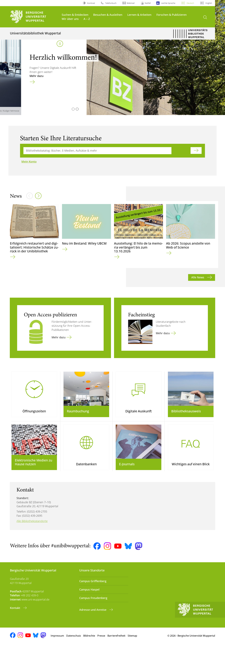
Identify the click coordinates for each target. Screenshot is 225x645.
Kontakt (15, 608)
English (209, 3)
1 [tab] (73, 109)
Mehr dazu (15, 76)
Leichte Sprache (168, 3)
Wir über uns (70, 19)
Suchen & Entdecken (75, 15)
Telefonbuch (110, 3)
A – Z (87, 19)
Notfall (148, 3)
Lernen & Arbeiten (139, 15)
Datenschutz (73, 635)
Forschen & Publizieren (171, 15)
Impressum (57, 635)
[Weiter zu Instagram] (107, 546)
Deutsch (190, 3)
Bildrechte (89, 635)
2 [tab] (77, 109)
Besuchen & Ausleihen (107, 15)
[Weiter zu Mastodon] (138, 546)
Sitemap (132, 635)
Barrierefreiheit (116, 635)
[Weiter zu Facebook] (97, 546)
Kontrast (91, 3)
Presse (101, 635)
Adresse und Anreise (93, 610)
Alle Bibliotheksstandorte (32, 521)
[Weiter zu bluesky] (128, 546)
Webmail (131, 3)
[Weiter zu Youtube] (118, 546)
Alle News (198, 277)
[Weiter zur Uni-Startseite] (34, 17)
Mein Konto (29, 161)
